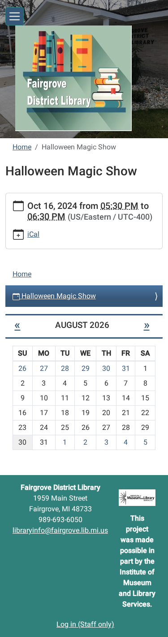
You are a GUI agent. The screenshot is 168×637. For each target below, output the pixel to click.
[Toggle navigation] (14, 16)
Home (22, 147)
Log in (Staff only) (85, 624)
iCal (33, 234)
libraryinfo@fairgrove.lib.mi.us (60, 530)
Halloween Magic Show (58, 296)
